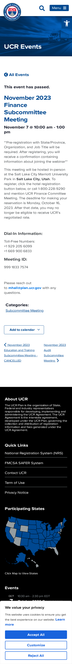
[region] (36, 632)
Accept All (36, 634)
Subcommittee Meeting (25, 310)
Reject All (36, 655)
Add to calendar (22, 329)
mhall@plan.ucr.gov (24, 287)
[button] (67, 23)
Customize (36, 645)
